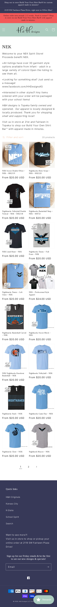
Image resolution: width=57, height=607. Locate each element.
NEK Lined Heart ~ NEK (12, 252)
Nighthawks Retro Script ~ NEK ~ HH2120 (39, 172)
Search (9, 523)
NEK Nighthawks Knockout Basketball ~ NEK (13, 374)
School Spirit (12, 517)
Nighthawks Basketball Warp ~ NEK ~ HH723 (41, 212)
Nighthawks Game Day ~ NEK (41, 414)
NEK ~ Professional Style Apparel (39, 293)
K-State (9, 510)
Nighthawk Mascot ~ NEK (39, 452)
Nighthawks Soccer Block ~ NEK (40, 334)
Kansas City (12, 503)
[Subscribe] (48, 567)
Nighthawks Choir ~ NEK (12, 452)
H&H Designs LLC (25, 601)
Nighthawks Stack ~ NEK (12, 414)
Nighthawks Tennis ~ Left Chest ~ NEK (12, 293)
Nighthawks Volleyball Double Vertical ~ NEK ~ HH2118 (14, 212)
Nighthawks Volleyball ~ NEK (41, 373)
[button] (3, 29)
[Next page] (36, 467)
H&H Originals (13, 497)
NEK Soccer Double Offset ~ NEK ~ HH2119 (13, 172)
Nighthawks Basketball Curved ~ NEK (14, 334)
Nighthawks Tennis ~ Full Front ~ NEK (39, 253)
